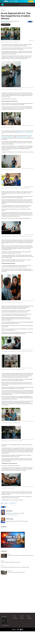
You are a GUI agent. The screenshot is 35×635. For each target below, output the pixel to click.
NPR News (2, 560)
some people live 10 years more (22, 136)
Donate (31, 1)
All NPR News (3, 10)
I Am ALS (16, 146)
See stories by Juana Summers (12, 514)
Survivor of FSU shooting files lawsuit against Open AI (16, 572)
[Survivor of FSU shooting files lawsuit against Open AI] (4, 573)
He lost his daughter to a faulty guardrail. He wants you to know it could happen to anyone (15, 567)
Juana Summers (6, 21)
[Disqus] (17, 600)
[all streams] (33, 4)
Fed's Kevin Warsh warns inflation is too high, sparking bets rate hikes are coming (20, 555)
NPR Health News (13, 503)
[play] (2, 4)
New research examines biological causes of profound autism (11, 562)
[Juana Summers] (3, 512)
